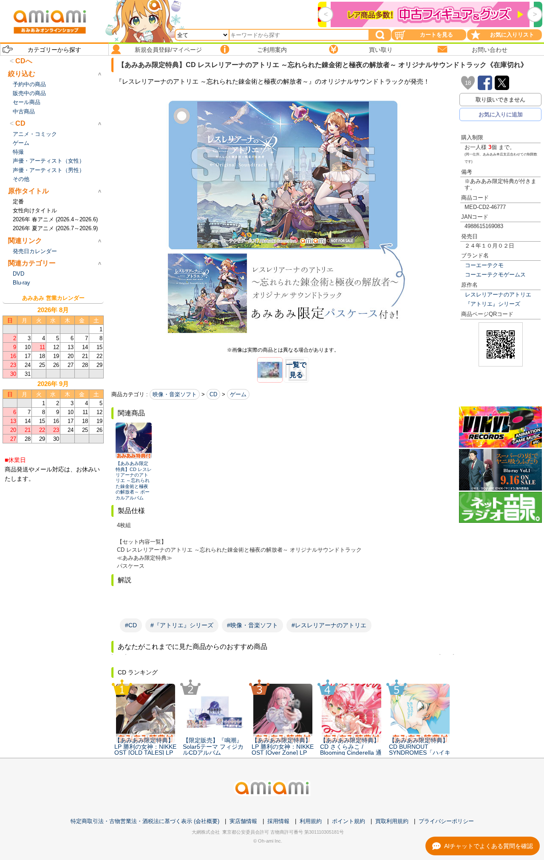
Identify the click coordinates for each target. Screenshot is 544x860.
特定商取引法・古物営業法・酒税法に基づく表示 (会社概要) (145, 821)
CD (213, 394)
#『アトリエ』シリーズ (181, 625)
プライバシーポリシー (446, 821)
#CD (131, 625)
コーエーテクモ (484, 265)
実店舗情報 (243, 821)
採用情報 (278, 821)
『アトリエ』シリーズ (492, 304)
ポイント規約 (348, 821)
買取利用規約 (391, 821)
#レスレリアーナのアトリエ (329, 625)
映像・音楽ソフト (175, 394)
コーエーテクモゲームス (495, 274)
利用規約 (311, 821)
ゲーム (238, 394)
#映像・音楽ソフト (252, 625)
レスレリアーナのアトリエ (498, 294)
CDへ (23, 61)
